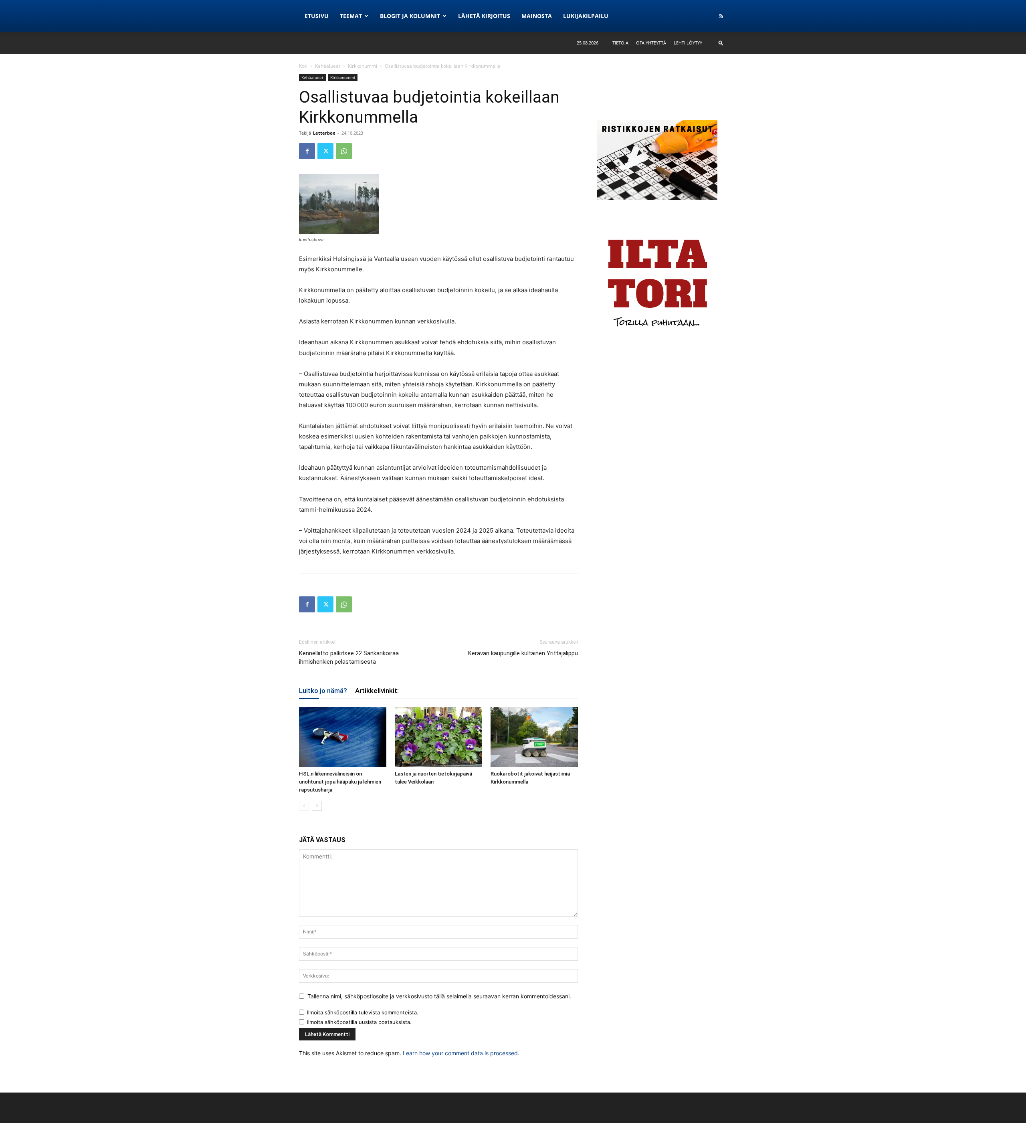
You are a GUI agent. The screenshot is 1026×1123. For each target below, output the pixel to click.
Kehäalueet (327, 66)
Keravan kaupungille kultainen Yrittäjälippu (523, 653)
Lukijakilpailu (585, 16)
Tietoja (620, 43)
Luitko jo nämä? (323, 691)
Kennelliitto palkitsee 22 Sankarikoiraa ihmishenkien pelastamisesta (349, 657)
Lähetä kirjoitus (484, 16)
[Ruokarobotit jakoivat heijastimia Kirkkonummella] (534, 737)
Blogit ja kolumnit (410, 16)
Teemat (351, 16)
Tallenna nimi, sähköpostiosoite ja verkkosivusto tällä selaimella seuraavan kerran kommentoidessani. (439, 996)
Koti (303, 66)
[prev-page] (304, 806)
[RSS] (721, 16)
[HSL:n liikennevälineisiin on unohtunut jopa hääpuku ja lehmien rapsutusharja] (342, 737)
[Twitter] (325, 151)
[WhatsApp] (344, 151)
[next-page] (317, 806)
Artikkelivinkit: (377, 691)
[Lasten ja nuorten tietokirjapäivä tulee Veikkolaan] (438, 737)
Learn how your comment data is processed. (461, 1053)
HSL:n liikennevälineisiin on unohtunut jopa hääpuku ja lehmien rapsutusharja (340, 782)
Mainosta (536, 16)
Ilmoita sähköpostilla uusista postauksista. (359, 1022)
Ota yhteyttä (651, 43)
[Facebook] (307, 151)
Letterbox (324, 133)
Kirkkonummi (362, 66)
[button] (721, 43)
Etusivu (317, 16)
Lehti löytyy (688, 43)
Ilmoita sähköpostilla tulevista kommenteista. (362, 1012)
